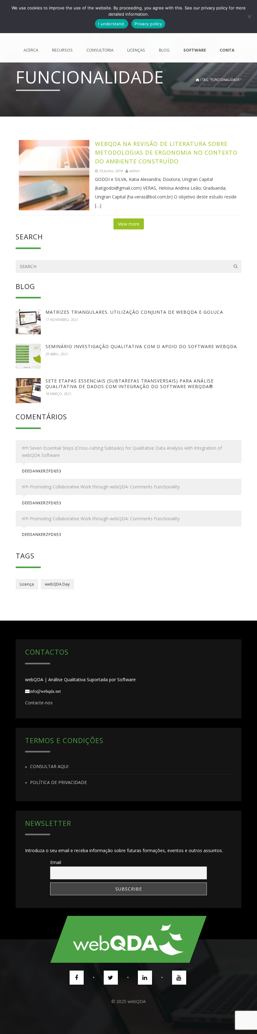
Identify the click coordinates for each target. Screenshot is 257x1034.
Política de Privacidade (58, 782)
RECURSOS (62, 50)
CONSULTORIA (100, 50)
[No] (249, 16)
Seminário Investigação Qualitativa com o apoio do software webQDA (141, 346)
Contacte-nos (39, 703)
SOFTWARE (194, 50)
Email (55, 862)
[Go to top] (128, 939)
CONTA (227, 50)
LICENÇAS (136, 50)
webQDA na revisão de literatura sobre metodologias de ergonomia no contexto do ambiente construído (166, 152)
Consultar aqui (49, 767)
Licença (27, 584)
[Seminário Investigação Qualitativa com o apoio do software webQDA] (28, 356)
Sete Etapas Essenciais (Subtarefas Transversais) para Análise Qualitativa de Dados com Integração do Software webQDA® (129, 383)
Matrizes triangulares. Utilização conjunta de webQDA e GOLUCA (134, 312)
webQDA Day (57, 584)
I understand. (111, 23)
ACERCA (31, 50)
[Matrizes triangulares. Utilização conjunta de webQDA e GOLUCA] (28, 321)
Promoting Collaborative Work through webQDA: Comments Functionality (105, 487)
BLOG (164, 50)
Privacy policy (148, 23)
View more (128, 224)
